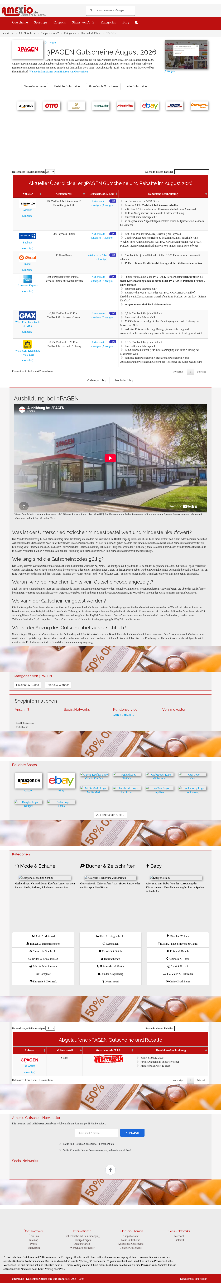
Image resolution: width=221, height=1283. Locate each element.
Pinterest (179, 1240)
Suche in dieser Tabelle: (159, 172)
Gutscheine (20, 22)
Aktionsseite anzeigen (98, 203)
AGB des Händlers (123, 715)
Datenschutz (187, 1278)
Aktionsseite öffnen (98, 255)
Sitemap (33, 1240)
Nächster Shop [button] (124, 380)
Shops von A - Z (83, 22)
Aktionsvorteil (64, 194)
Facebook (179, 1236)
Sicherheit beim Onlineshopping (82, 1236)
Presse (33, 1243)
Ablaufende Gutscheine (130, 1243)
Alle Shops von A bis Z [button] (110, 814)
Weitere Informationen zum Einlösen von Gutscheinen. (59, 71)
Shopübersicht (130, 1236)
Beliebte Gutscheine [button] (67, 86)
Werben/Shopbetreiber (82, 1247)
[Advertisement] (110, 136)
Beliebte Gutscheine (131, 1247)
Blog (125, 22)
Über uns (34, 1236)
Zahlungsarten (82, 1243)
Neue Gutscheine (130, 1240)
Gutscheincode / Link (102, 194)
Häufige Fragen (82, 1240)
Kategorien (108, 22)
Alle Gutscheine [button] (137, 86)
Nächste (201, 371)
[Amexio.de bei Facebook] (136, 22)
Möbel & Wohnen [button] (58, 685)
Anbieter (27, 194)
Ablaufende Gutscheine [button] (103, 86)
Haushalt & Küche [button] (27, 685)
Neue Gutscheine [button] (35, 86)
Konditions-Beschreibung (163, 194)
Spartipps (40, 22)
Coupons (60, 22)
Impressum (34, 1247)
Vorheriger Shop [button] (97, 380)
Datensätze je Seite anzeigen (28, 172)
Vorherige (177, 371)
